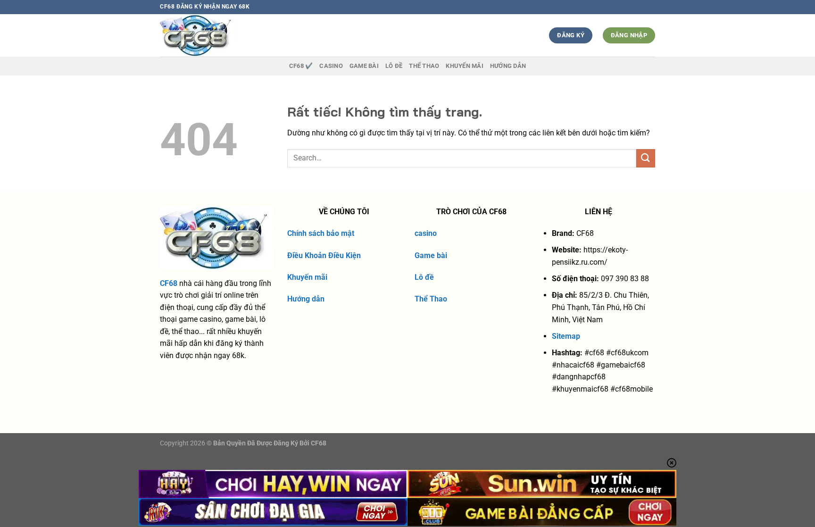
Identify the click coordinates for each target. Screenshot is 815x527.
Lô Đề (393, 65)
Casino (331, 65)
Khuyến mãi (307, 277)
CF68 (168, 283)
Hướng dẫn (508, 65)
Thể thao (424, 65)
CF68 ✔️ (301, 65)
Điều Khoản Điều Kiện (324, 255)
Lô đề (424, 277)
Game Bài (364, 65)
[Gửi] (645, 158)
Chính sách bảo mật (320, 233)
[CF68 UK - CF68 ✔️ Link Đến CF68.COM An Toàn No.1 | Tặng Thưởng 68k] (215, 35)
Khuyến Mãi (464, 65)
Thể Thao (431, 298)
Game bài (431, 255)
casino (426, 233)
